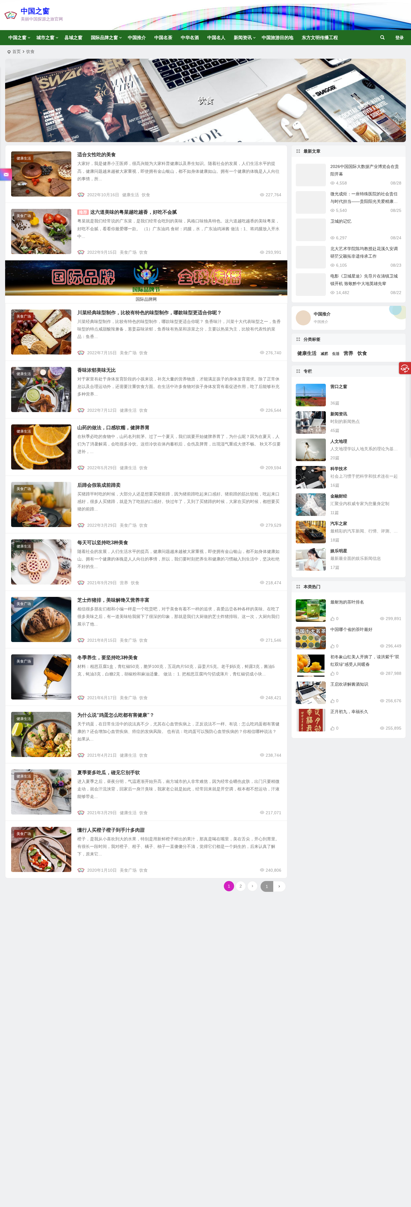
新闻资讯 (243, 37)
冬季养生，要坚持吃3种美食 (107, 657)
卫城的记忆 (340, 221)
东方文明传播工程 (320, 37)
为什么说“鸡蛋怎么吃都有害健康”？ (115, 715)
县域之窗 (73, 37)
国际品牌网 (146, 299)
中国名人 (216, 37)
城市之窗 (45, 37)
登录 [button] (399, 37)
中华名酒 (190, 37)
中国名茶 (163, 37)
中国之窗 (35, 11)
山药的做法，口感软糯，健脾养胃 (113, 427)
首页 (16, 51)
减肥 (324, 354)
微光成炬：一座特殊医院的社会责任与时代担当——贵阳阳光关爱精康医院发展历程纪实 (364, 201)
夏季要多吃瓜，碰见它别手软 (108, 772)
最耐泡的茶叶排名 (347, 602)
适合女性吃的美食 (96, 154)
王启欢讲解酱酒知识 (349, 684)
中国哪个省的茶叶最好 (351, 629)
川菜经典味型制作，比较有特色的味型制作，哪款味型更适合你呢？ (149, 312)
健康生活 (24, 158)
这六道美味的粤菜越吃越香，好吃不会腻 (133, 212)
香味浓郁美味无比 (96, 370)
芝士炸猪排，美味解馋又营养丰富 (113, 600)
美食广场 (24, 216)
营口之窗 (338, 386)
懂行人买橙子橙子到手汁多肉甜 (111, 830)
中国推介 (137, 37)
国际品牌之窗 (104, 37)
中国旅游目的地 (277, 37)
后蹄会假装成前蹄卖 (99, 485)
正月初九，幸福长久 (349, 711)
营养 (124, 582)
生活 (335, 354)
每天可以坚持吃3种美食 (102, 542)
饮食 (146, 194)
